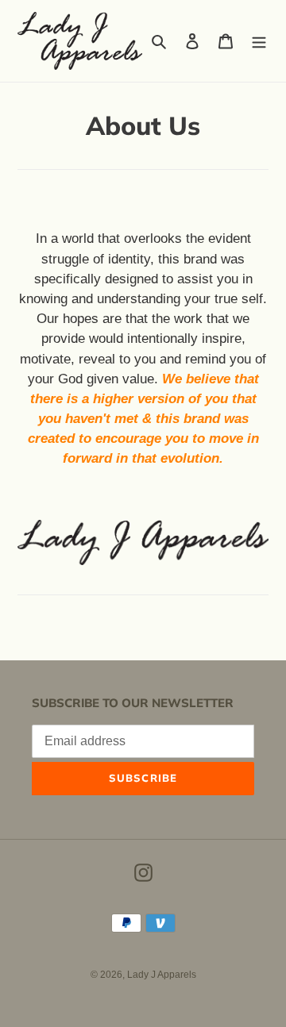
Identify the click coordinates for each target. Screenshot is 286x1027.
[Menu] (259, 41)
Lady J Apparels (161, 974)
